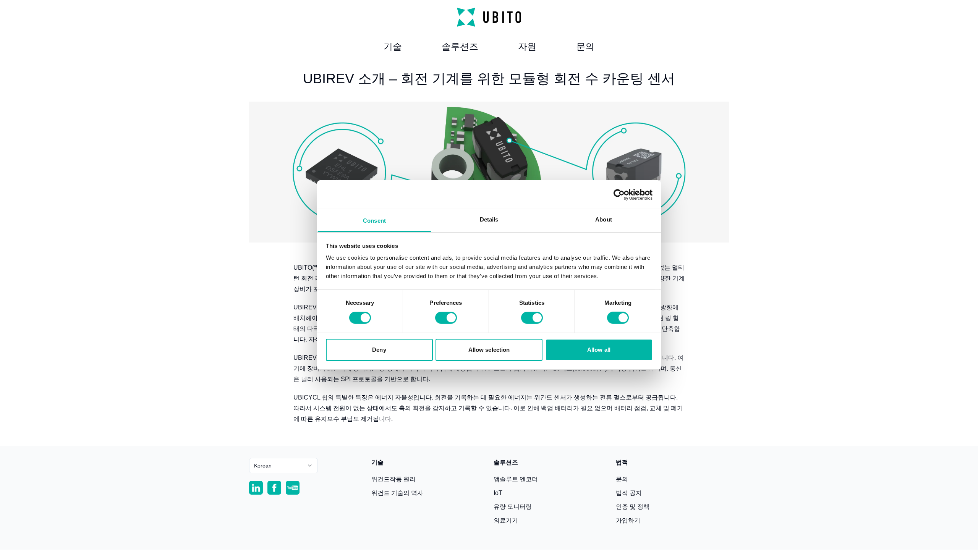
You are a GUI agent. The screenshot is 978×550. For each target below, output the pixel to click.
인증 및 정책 (632, 506)
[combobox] (283, 465)
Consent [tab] (374, 220)
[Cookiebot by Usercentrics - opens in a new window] (619, 194)
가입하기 (628, 520)
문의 (585, 46)
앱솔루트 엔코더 (516, 479)
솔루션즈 (460, 46)
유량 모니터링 (513, 506)
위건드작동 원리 (393, 479)
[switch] (446, 318)
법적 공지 (629, 493)
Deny (379, 349)
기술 (393, 46)
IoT (498, 493)
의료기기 (506, 520)
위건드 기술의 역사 (397, 493)
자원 (527, 46)
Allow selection (489, 349)
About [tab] (603, 219)
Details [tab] (489, 219)
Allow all (598, 349)
